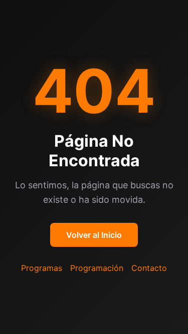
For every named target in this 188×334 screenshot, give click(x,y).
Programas (41, 268)
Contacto (149, 268)
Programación (96, 268)
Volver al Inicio (94, 235)
